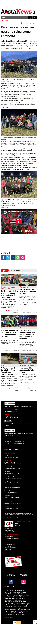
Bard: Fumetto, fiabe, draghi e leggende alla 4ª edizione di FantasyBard (9, 294)
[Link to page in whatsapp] (17, 257)
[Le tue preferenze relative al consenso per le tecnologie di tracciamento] (35, 622)
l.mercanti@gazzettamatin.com (13, 457)
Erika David (24, 23)
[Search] (30, 17)
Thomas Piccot (8, 350)
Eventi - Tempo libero (8, 287)
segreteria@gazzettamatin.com (15, 443)
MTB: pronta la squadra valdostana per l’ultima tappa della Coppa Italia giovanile (27, 334)
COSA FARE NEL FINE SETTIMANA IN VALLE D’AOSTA (27, 291)
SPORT (4, 328)
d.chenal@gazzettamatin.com (12, 468)
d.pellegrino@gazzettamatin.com (13, 478)
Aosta (26, 388)
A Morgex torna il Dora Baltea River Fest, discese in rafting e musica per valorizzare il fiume (9, 372)
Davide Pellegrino (25, 350)
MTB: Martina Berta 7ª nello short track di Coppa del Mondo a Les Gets (10, 333)
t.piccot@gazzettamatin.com (12, 492)
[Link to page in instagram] (22, 257)
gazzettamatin (26, 312)
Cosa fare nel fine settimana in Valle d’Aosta (26, 370)
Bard (7, 310)
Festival (8, 288)
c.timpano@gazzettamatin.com (13, 483)
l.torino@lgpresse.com (10, 544)
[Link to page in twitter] (8, 257)
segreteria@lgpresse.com (14, 532)
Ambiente (5, 365)
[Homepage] (3, 17)
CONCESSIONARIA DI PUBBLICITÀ (21, 522)
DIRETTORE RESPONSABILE (12, 454)
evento (3, 288)
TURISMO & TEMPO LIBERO (27, 365)
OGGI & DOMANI (25, 287)
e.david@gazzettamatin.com (12, 473)
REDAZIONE (8, 438)
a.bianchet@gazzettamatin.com (13, 464)
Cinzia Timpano (14, 310)
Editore (7, 414)
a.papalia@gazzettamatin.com (12, 487)
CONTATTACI (8, 511)
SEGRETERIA (8, 500)
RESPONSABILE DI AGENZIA (12, 534)
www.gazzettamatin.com (11, 411)
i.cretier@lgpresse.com (10, 547)
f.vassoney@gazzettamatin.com (13, 497)
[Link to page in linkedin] (13, 257)
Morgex (9, 388)
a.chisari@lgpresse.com (14, 538)
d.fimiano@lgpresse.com (11, 551)
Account (7, 541)
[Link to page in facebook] (3, 257)
